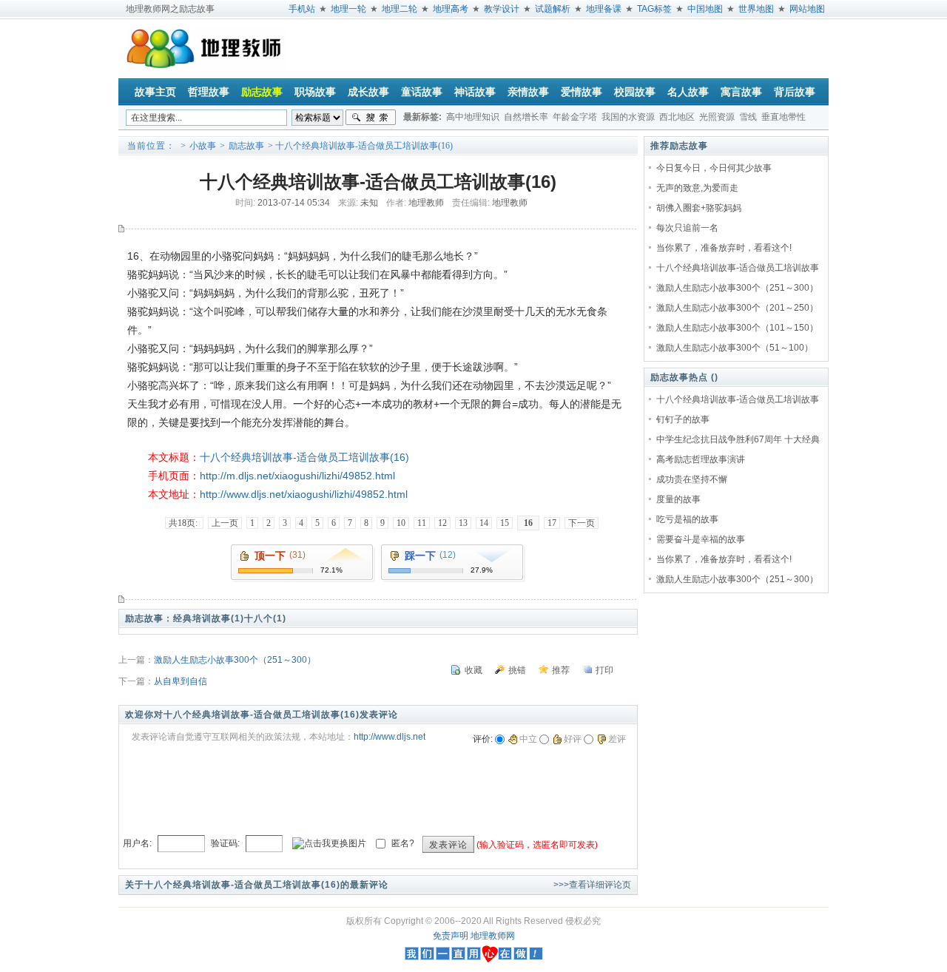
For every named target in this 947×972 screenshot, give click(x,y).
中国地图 (705, 9)
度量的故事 (678, 499)
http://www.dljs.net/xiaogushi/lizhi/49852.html (304, 494)
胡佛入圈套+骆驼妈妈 (698, 208)
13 (463, 523)
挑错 (517, 670)
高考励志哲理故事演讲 (700, 459)
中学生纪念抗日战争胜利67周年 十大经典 (738, 439)
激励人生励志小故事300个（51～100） (734, 347)
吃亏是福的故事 (687, 519)
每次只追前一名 (687, 228)
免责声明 (450, 936)
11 (421, 523)
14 (483, 523)
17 (551, 523)
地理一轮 (348, 9)
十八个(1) (265, 618)
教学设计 (501, 9)
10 (401, 523)
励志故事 (246, 146)
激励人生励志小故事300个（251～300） (235, 660)
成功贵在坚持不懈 (691, 479)
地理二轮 (399, 9)
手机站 (302, 9)
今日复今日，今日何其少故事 (714, 168)
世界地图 (756, 9)
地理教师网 (493, 936)
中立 (528, 739)
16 (528, 523)
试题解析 (552, 9)
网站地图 (807, 9)
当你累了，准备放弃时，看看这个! (724, 248)
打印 (604, 670)
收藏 (473, 670)
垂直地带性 (783, 117)
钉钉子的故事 (683, 419)
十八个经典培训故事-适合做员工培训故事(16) (304, 457)
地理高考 (450, 9)
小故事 (202, 146)
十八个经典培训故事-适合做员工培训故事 (737, 268)
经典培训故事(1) (208, 618)
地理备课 (603, 9)
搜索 (371, 117)
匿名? (402, 843)
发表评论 (448, 845)
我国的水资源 (628, 117)
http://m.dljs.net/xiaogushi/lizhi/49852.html (297, 476)
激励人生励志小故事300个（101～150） (737, 328)
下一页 (581, 523)
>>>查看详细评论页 (592, 885)
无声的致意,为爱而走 (697, 188)
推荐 (561, 670)
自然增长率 (526, 117)
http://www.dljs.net (389, 737)
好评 (573, 739)
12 (442, 523)
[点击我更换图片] (329, 843)
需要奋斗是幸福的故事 (700, 539)
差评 (617, 739)
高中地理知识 (472, 117)
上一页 (225, 523)
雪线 (748, 117)
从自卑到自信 (180, 681)
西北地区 (677, 117)
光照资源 (717, 117)
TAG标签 (654, 9)
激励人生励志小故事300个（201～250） (737, 308)
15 (504, 523)
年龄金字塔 (575, 117)
